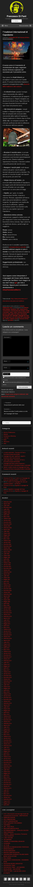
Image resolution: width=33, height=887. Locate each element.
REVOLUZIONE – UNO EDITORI (12, 869)
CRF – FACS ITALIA (9, 826)
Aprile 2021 (6, 581)
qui (16, 283)
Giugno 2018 (7, 644)
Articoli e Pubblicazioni (9, 432)
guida (9, 314)
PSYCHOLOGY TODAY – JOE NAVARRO (14, 867)
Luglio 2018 (6, 642)
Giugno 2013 (7, 749)
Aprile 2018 (6, 648)
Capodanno (13, 309)
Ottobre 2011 (7, 786)
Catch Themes (21, 884)
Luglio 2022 (6, 553)
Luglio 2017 (6, 662)
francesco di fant (22, 312)
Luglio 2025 (6, 505)
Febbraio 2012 (7, 779)
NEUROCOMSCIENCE (9, 850)
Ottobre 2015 (7, 701)
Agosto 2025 (7, 503)
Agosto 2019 (7, 618)
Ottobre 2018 (7, 636)
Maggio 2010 (7, 803)
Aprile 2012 (6, 775)
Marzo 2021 (7, 583)
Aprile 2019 (6, 625)
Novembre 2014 (8, 720)
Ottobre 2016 (7, 679)
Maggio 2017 (7, 666)
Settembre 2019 (8, 616)
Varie (11, 307)
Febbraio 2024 (7, 518)
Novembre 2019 (8, 612)
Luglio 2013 (6, 747)
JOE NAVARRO (8, 839)
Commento (7, 337)
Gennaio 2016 (7, 696)
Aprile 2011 (6, 792)
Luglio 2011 (6, 790)
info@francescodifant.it (11, 290)
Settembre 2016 (8, 681)
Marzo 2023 (7, 539)
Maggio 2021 (7, 579)
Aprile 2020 (6, 603)
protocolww (26, 317)
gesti (28, 312)
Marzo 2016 (7, 692)
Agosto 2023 (7, 529)
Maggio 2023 (7, 535)
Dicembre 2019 (7, 611)
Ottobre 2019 (7, 614)
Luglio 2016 (6, 684)
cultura (11, 312)
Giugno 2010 (7, 801)
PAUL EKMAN (7, 858)
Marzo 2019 (7, 627)
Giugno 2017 (7, 664)
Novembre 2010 (8, 795)
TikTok (28, 879)
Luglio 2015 (6, 707)
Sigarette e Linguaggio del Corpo (16, 489)
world (16, 318)
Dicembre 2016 (7, 675)
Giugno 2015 (7, 708)
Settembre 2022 (8, 550)
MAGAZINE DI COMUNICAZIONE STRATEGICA (16, 847)
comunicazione (6, 311)
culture (15, 312)
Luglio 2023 (6, 531)
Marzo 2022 (7, 561)
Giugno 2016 (7, 686)
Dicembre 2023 (7, 522)
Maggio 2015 (7, 710)
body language (6, 309)
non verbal (17, 317)
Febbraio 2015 (7, 716)
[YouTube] (16, 879)
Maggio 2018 (7, 646)
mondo (4, 317)
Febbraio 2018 (7, 651)
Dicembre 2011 (7, 782)
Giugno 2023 (7, 533)
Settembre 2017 (8, 660)
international (24, 314)
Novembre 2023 (8, 524)
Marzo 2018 (7, 649)
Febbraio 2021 (7, 585)
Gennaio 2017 (7, 673)
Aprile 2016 (6, 690)
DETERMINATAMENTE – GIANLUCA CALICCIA (16, 830)
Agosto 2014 (7, 725)
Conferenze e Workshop (10, 436)
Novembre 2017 (8, 657)
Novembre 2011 (8, 784)
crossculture (6, 312)
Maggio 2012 (7, 773)
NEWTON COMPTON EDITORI (11, 852)
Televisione (6, 441)
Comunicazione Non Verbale (18, 311)
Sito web (6, 374)
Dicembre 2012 (7, 760)
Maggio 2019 (7, 624)
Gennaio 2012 (7, 780)
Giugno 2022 (7, 555)
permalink (10, 320)
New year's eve (10, 317)
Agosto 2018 (7, 640)
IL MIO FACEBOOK (9, 836)
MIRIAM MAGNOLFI (9, 849)
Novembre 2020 (8, 590)
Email (5, 367)
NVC (22, 317)
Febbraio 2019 (7, 629)
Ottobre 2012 (7, 764)
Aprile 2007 (6, 805)
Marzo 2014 (7, 734)
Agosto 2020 (7, 596)
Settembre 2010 (8, 799)
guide (12, 314)
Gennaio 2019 (7, 631)
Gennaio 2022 (7, 564)
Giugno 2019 (7, 622)
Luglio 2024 (6, 509)
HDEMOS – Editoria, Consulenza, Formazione (15, 834)
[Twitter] (9, 879)
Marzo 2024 (7, 516)
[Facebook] (5, 879)
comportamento (24, 309)
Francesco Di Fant (16, 16)
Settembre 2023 (8, 527)
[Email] (24, 879)
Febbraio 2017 (7, 672)
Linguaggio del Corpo (23, 315)
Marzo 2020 (7, 605)
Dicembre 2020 (7, 588)
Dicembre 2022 (7, 544)
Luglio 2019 (6, 620)
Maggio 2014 (7, 731)
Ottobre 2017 (7, 659)
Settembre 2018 (8, 638)
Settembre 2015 (8, 703)
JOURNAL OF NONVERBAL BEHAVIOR (14, 841)
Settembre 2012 (8, 766)
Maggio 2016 (7, 688)
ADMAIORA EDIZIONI (9, 817)
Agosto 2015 (7, 705)
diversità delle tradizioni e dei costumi (16, 85)
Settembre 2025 (8, 502)
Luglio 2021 (6, 575)
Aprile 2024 (6, 515)
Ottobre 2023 (7, 526)
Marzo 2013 (7, 755)
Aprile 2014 (6, 733)
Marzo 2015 (7, 714)
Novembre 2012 (8, 762)
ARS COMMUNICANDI (9, 819)
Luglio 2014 (6, 727)
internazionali (6, 315)
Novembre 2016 (8, 677)
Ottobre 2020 (7, 592)
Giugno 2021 (7, 577)
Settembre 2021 (8, 572)
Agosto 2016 (7, 683)
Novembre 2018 (8, 635)
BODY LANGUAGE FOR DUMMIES (13, 823)
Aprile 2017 (6, 668)
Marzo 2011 (7, 793)
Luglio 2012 (6, 769)
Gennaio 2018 (7, 653)
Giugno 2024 (7, 511)
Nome (5, 361)
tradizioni (12, 318)
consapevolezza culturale (17, 247)
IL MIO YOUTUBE (8, 838)
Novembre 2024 (8, 507)
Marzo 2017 (7, 670)
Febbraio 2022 (7, 563)
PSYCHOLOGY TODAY (9, 865)
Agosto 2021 (7, 574)
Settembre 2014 (8, 723)
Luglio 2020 (6, 598)
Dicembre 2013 (7, 740)
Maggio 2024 (7, 513)
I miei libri (6, 438)
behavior (26, 307)
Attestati (6, 434)
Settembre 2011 (8, 788)
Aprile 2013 (6, 753)
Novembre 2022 (8, 546)
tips (3, 318)
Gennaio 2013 (7, 758)
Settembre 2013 (8, 745)
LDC (11, 315)
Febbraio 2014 (7, 736)
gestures (5, 314)
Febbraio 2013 (7, 756)
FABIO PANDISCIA (8, 832)
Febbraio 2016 (7, 694)
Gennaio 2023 (7, 542)
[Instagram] (20, 879)
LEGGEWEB (7, 843)
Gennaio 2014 (7, 738)
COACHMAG (7, 825)
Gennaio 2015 (7, 718)
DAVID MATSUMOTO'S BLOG (11, 828)
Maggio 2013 (7, 751)
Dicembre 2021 (7, 566)
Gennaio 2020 (7, 609)
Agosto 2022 (7, 552)
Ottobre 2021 (7, 570)
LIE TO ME (6, 845)
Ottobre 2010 (7, 797)
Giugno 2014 (7, 729)
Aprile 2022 (6, 559)
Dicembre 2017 (7, 655)
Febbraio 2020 (7, 607)
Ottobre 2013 (7, 744)
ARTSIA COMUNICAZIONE (11, 821)
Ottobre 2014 (7, 721)
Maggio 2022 (7, 557)
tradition (7, 318)
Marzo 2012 (7, 777)
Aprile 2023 (6, 537)
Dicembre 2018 (7, 633)
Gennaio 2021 (7, 587)
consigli (27, 311)
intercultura (17, 314)
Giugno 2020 (7, 599)
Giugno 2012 (7, 771)
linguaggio (15, 315)
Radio (5, 440)
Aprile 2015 (6, 712)
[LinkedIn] (13, 879)
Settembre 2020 (8, 594)
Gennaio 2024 (7, 520)
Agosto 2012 (7, 768)
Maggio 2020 (7, 601)
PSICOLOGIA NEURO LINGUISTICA (13, 863)
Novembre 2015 (8, 699)
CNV (18, 309)
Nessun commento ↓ (8, 39)
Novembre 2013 (8, 742)
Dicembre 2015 (7, 697)
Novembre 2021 (8, 568)
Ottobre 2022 (7, 548)
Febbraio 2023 (7, 540)
